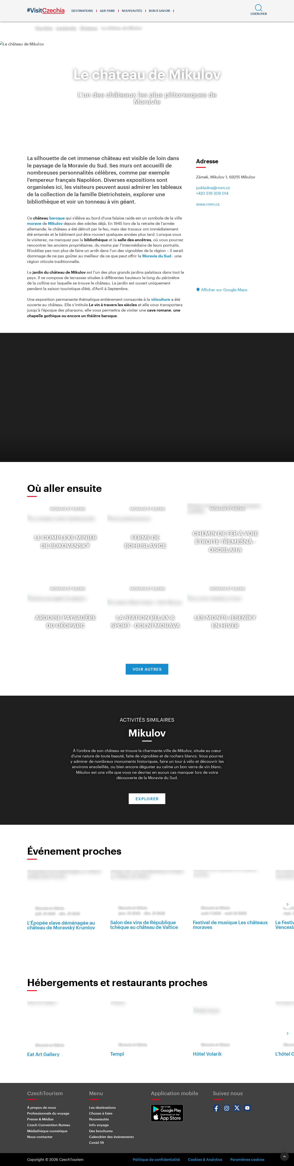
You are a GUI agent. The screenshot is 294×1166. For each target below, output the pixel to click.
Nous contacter (40, 1137)
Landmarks (66, 28)
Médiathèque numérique (47, 1131)
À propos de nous (41, 1107)
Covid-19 (96, 1142)
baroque (57, 218)
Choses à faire (100, 1113)
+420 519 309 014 (212, 193)
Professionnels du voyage (48, 1113)
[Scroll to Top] (284, 1156)
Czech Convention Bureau (48, 1125)
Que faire (107, 10)
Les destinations (102, 1107)
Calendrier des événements (111, 1137)
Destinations (82, 10)
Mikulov (55, 223)
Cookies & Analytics (205, 1159)
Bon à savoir (159, 10)
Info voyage (99, 1125)
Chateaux (88, 28)
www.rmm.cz (208, 204)
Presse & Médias (40, 1119)
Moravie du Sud (156, 255)
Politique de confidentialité (156, 1159)
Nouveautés (132, 10)
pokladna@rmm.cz (213, 187)
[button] (259, 10)
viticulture (160, 299)
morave (34, 223)
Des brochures (101, 1131)
